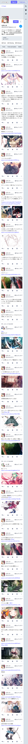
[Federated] (26, 14)
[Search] (26, 6)
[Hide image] (3, 74)
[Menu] (20, 21)
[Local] (26, 10)
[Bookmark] (17, 60)
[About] (26, 19)
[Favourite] (12, 60)
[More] (21, 60)
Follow (15, 21)
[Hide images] (3, 207)
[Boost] (8, 60)
